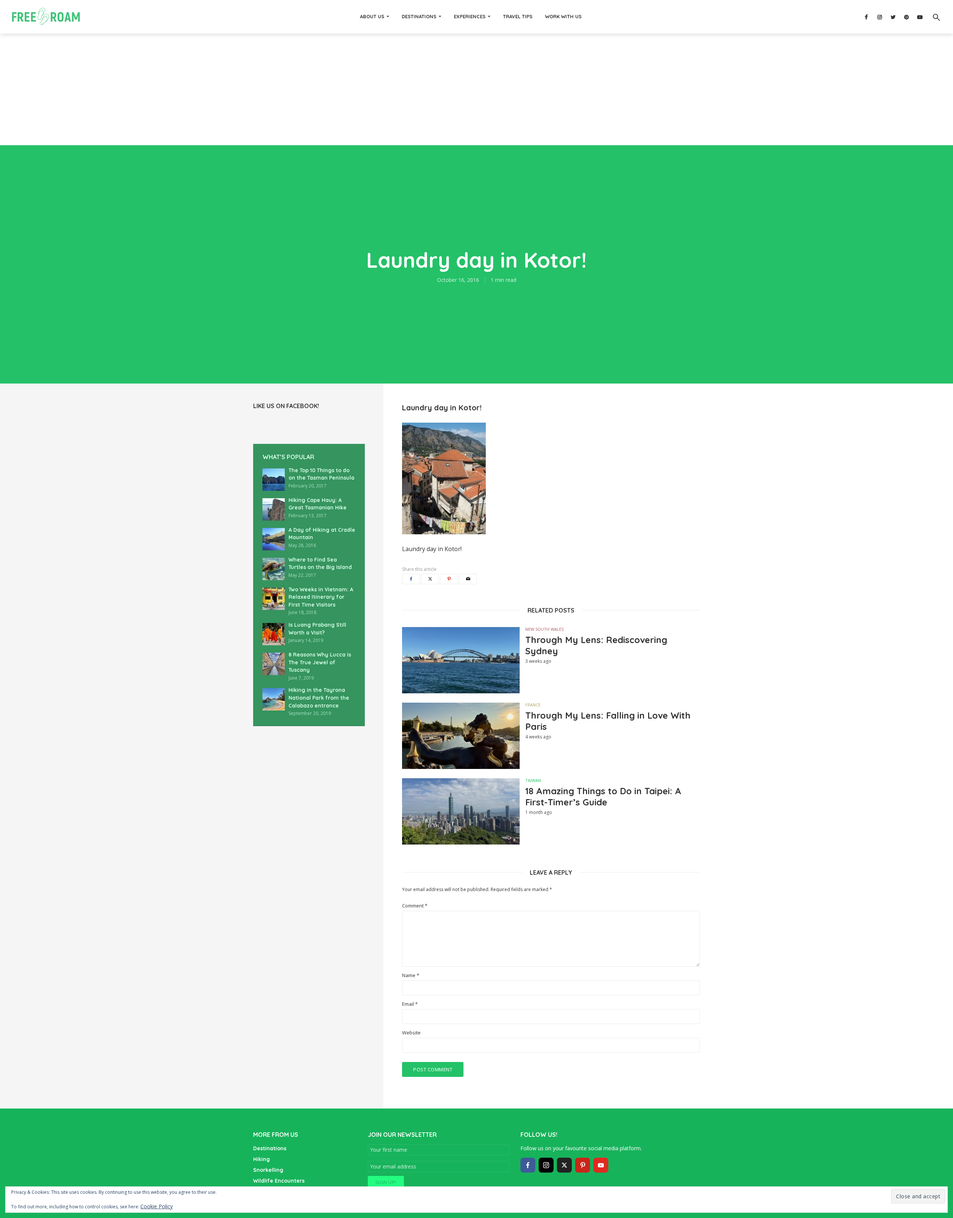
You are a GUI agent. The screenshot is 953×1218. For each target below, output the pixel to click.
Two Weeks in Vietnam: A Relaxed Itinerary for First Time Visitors (321, 597)
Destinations (419, 16)
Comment (414, 906)
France (533, 704)
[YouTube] (600, 1165)
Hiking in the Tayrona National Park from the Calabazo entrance (319, 698)
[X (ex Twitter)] (564, 1165)
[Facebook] (527, 1165)
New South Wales (544, 629)
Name (410, 975)
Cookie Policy (156, 1206)
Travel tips (517, 16)
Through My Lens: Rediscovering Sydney (596, 645)
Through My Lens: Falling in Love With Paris (608, 721)
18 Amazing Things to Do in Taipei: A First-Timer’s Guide (603, 796)
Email (410, 1004)
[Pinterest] (582, 1165)
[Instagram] (546, 1165)
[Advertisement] (476, 89)
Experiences (469, 16)
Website (411, 1033)
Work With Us (563, 16)
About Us (372, 16)
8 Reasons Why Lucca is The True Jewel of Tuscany (320, 662)
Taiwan (533, 780)
